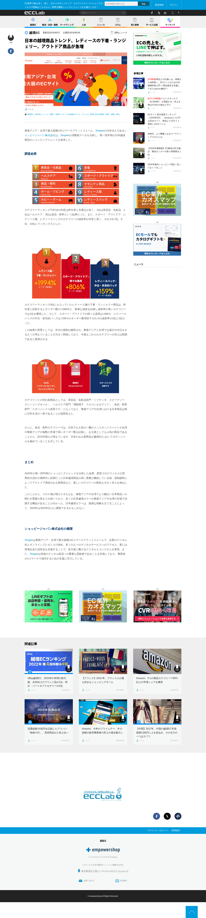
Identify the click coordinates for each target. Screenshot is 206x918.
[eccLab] (103, 803)
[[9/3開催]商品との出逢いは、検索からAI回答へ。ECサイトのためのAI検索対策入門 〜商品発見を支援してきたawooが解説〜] (139, 83)
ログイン (174, 5)
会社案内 (123, 881)
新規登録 (159, 5)
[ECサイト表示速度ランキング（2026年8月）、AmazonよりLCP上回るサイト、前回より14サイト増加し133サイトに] (139, 118)
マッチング (170, 25)
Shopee (99, 130)
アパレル (85, 114)
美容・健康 (110, 114)
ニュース (101, 25)
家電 (92, 114)
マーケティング (67, 25)
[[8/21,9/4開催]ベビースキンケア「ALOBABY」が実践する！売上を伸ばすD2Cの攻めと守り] (139, 102)
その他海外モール (73, 114)
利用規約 (175, 830)
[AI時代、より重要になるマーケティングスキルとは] (139, 138)
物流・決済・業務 (50, 25)
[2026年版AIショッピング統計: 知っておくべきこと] (139, 168)
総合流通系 (99, 114)
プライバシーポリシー (157, 830)
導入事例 (135, 25)
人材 (84, 25)
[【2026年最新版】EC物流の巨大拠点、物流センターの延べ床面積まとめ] (139, 152)
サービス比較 (152, 25)
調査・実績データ (57, 114)
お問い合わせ (88, 881)
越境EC (33, 25)
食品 (118, 114)
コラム (118, 25)
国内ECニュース (42, 114)
